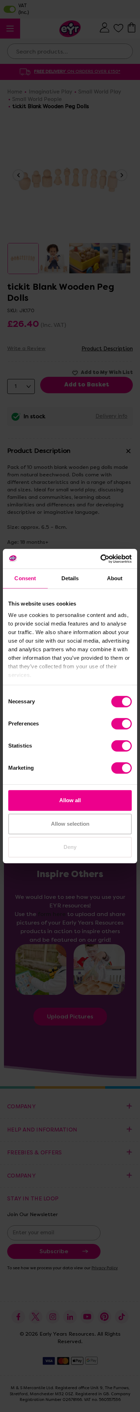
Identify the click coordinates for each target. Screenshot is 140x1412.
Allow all (70, 800)
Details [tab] (70, 578)
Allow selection (70, 824)
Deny (70, 847)
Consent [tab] (25, 578)
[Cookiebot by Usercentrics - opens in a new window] (101, 558)
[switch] (121, 723)
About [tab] (115, 578)
